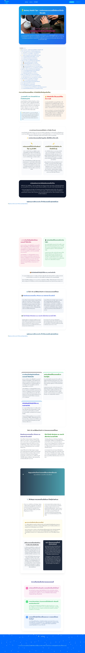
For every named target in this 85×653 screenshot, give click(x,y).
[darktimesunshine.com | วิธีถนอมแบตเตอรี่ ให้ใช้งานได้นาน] (14, 2)
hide (24, 48)
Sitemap (36, 2)
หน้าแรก (26, 2)
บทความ (31, 2)
